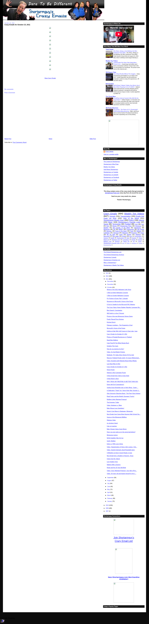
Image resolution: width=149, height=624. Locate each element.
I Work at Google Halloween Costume (118, 295)
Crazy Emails (110, 213)
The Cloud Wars (111, 96)
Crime (121, 234)
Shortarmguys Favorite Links (112, 243)
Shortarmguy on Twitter (110, 180)
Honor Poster (111, 369)
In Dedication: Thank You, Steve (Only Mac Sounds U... (123, 390)
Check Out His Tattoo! (113, 459)
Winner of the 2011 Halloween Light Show (119, 289)
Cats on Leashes (112, 426)
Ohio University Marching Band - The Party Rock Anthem (123, 393)
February (110, 498)
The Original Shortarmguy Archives (114, 254)
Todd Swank (109, 49)
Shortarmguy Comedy (110, 257)
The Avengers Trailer (113, 402)
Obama (141, 220)
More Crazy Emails (50, 78)
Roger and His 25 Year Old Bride (116, 467)
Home (50, 138)
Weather (106, 227)
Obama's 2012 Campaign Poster (116, 372)
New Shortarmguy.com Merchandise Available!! (123, 578)
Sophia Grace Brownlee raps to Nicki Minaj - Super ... (122, 387)
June (108, 486)
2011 (107, 279)
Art (134, 241)
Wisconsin (107, 236)
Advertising (137, 227)
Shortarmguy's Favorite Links (129, 222)
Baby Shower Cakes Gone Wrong (116, 429)
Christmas (138, 226)
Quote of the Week (121, 231)
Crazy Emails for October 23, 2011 (17, 25)
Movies (115, 226)
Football (128, 224)
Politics (131, 220)
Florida (133, 239)
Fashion (134, 238)
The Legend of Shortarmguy (112, 161)
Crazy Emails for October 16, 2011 (117, 367)
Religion (139, 231)
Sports (106, 224)
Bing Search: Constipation (114, 310)
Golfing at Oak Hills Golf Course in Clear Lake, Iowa (122, 331)
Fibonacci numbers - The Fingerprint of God (119, 325)
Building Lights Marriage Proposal (116, 399)
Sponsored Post (107, 245)
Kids (107, 226)
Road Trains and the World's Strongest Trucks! (120, 396)
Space (142, 233)
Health (112, 238)
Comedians (126, 239)
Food (131, 231)
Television (116, 233)
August (109, 480)
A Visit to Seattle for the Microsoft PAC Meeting (121, 304)
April (108, 492)
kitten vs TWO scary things (115, 444)
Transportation (125, 216)
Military (121, 229)
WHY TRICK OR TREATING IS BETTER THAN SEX (122, 381)
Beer (123, 243)
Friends (140, 239)
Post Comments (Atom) (20, 142)
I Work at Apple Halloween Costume (117, 292)
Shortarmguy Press (126, 226)
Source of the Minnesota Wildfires (117, 417)
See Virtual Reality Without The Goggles (125, 74)
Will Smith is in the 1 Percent (115, 313)
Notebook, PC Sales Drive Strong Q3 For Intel (120, 355)
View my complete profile (111, 154)
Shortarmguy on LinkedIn (111, 175)
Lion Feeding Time (112, 461)
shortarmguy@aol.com (112, 193)
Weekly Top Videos (112, 61)
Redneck (138, 234)
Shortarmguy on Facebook (111, 177)
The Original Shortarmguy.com (112, 252)
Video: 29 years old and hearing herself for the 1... (121, 473)
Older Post (93, 138)
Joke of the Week (131, 218)
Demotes (109, 231)
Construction (130, 229)
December (110, 281)
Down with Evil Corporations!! (115, 384)
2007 (107, 511)
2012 (107, 276)
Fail (114, 229)
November (110, 284)
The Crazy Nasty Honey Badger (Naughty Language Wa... (124, 307)
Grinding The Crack (112, 346)
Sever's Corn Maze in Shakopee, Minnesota (120, 411)
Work (127, 238)
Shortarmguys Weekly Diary (114, 220)
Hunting (129, 234)
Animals (112, 216)
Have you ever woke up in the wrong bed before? (121, 432)
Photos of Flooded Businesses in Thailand (119, 337)
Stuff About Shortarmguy (111, 169)
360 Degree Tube (111, 72)
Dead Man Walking (112, 340)
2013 (107, 273)
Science (106, 238)
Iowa (130, 236)
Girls (142, 224)
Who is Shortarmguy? (110, 262)
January (109, 501)
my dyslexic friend (112, 423)
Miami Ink (106, 239)
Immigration (138, 236)
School (124, 236)
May (108, 489)
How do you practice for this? (115, 349)
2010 (107, 505)
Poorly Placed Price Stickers (115, 319)
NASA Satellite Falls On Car (115, 438)
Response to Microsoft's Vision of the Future (120, 301)
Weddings (134, 243)
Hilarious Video (111, 420)
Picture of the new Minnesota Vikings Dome (120, 316)
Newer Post (7, 138)
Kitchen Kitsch (111, 322)
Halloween (125, 233)
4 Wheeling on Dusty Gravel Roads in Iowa (119, 453)
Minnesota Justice (112, 435)
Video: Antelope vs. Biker (114, 405)
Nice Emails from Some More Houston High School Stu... (124, 414)
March (109, 495)
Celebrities (107, 233)
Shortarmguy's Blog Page (111, 164)
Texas (140, 238)
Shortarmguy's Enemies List (112, 260)
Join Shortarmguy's (124, 537)
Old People (140, 229)
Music (110, 222)
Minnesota (107, 229)
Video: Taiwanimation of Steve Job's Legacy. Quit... (122, 447)
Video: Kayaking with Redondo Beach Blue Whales (122, 361)
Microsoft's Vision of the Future (116, 328)
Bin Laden (116, 236)
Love (136, 224)
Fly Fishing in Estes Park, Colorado (117, 298)
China (139, 241)
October (109, 287)
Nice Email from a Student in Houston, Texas (120, 456)
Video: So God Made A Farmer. (116, 352)
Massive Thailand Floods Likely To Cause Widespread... (123, 358)
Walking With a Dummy (114, 464)
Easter (128, 243)
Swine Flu (126, 241)
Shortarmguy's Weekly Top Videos (114, 265)
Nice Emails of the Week (121, 227)
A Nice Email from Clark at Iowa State (118, 375)
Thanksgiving (120, 238)
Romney (117, 241)
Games (140, 243)
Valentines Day (116, 239)
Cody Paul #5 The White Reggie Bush (118, 343)
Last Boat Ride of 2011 (113, 364)
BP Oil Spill (111, 234)
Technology (116, 224)
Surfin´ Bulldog (111, 441)
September (110, 477)
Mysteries (134, 233)
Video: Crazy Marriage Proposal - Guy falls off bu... (122, 470)
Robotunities (110, 84)
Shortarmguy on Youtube (111, 172)
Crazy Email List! (124, 541)
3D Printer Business (112, 108)
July (108, 483)
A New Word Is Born (113, 378)
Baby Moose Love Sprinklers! (115, 408)
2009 (107, 508)
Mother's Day (107, 241)
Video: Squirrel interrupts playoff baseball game (121, 450)
